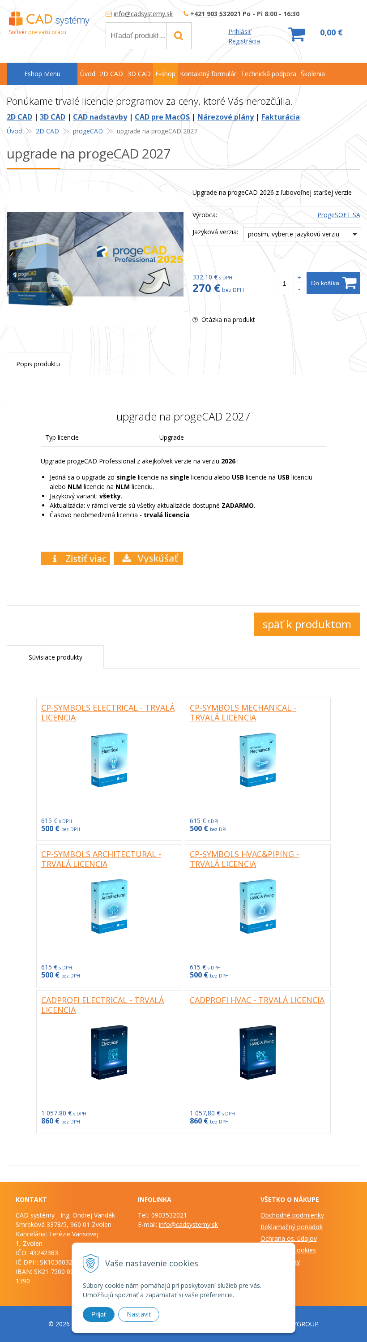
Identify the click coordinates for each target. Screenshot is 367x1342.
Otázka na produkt (227, 319)
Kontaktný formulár (208, 73)
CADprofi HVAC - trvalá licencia (257, 1000)
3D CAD (52, 117)
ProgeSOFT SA (338, 214)
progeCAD (88, 131)
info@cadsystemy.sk (143, 13)
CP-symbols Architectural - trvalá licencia (101, 859)
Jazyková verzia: (215, 231)
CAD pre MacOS (162, 117)
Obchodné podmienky (292, 1215)
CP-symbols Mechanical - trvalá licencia (243, 712)
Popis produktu (38, 364)
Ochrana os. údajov (288, 1238)
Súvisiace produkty (55, 657)
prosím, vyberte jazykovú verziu (293, 234)
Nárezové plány (225, 117)
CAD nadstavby (100, 117)
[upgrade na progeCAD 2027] (95, 259)
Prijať (98, 1314)
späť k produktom (307, 624)
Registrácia (244, 41)
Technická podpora (268, 73)
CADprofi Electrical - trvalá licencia (102, 1005)
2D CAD (19, 117)
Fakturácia (280, 117)
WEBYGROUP (299, 1324)
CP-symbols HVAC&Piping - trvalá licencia (244, 859)
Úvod (14, 131)
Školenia (313, 73)
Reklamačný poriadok (291, 1226)
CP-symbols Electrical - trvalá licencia (108, 712)
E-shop (165, 73)
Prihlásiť (239, 31)
